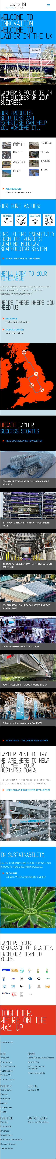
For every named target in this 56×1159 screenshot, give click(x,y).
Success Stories (8, 1143)
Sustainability (6, 1070)
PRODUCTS (5, 1086)
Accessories (6, 1107)
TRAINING (45, 161)
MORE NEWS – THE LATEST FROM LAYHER (27, 740)
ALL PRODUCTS (13, 188)
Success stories (8, 1066)
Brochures (5, 1130)
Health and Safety (36, 1073)
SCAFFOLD (17, 152)
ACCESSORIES (19, 162)
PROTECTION (46, 143)
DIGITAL (45, 152)
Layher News (6, 1148)
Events (3, 1094)
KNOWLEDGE (6, 1118)
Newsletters (6, 1135)
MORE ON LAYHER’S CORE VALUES (23, 258)
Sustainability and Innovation (36, 1067)
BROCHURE (12, 318)
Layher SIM (33, 1089)
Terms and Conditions (38, 1122)
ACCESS (44, 170)
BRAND (31, 1053)
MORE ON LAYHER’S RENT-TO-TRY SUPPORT (28, 790)
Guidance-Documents (11, 1139)
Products (4, 1057)
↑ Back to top (6, 1042)
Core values (6, 1062)
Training (4, 1122)
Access (3, 1103)
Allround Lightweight (19, 144)
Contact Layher (7, 1079)
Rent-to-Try (5, 1075)
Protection (5, 1098)
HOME (3, 1053)
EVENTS (16, 171)
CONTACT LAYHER (15, 329)
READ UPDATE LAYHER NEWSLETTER (24, 440)
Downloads (5, 1126)
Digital (3, 1111)
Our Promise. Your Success (41, 1057)
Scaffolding (5, 1089)
